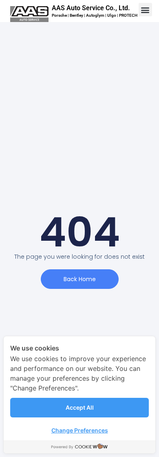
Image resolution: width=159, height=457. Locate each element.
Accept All (80, 407)
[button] (145, 9)
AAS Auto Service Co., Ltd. (91, 8)
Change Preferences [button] (79, 430)
